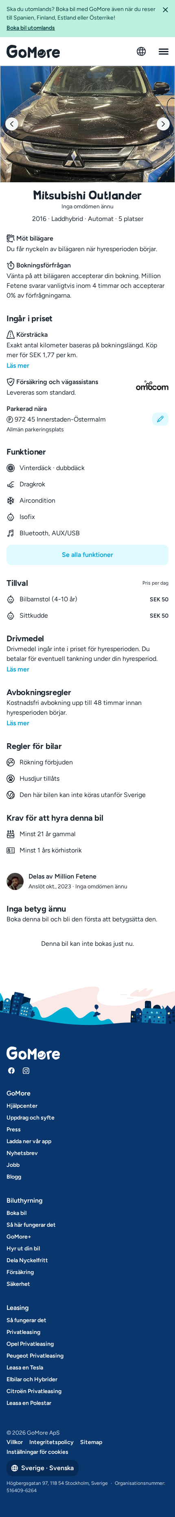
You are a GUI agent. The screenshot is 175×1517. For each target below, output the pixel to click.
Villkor (15, 1442)
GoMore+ (19, 1236)
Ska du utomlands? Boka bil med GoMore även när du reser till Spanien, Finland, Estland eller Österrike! (81, 18)
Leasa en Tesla (25, 1367)
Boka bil (16, 1213)
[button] (165, 18)
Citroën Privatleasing (34, 1391)
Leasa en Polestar (29, 1403)
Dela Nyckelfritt (27, 1260)
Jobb (13, 1164)
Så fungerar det (26, 1320)
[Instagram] (26, 1070)
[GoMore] (33, 51)
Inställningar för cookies (37, 1452)
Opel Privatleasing (30, 1343)
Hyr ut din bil (23, 1248)
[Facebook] (11, 1070)
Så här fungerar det (31, 1224)
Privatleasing (23, 1332)
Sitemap (91, 1442)
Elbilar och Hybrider (32, 1379)
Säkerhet (18, 1284)
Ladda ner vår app (29, 1141)
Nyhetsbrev (22, 1153)
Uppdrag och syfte (31, 1117)
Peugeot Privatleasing (35, 1355)
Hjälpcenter (22, 1105)
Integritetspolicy (51, 1442)
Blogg (14, 1176)
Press (14, 1129)
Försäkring (20, 1272)
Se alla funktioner (87, 555)
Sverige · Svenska (47, 1468)
